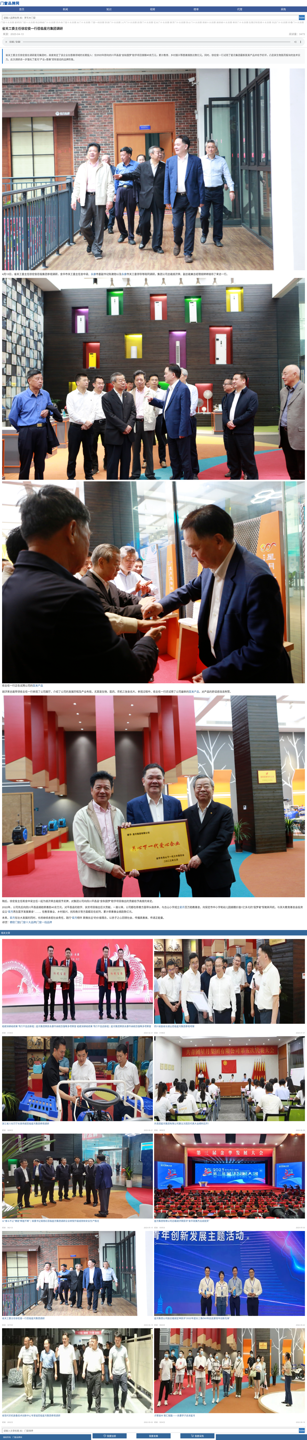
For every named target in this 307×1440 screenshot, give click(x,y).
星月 (182, 907)
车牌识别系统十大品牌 (260, 22)
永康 (93, 274)
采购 (283, 9)
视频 (152, 9)
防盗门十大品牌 (113, 22)
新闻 (65, 9)
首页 (21, 9)
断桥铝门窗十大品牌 (25, 22)
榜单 (196, 9)
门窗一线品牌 (97, 22)
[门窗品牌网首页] (9, 2)
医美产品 (38, 685)
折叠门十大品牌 (296, 22)
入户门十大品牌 (129, 22)
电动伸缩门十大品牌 (45, 22)
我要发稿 (153, 1435)
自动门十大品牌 (279, 22)
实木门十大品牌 (161, 22)
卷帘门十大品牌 (240, 22)
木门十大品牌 (83, 22)
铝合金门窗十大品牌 (66, 22)
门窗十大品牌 (7, 22)
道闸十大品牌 (209, 22)
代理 (239, 9)
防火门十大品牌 (194, 22)
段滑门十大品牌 (145, 22)
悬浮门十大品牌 (177, 22)
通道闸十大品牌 (224, 22)
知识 (109, 9)
